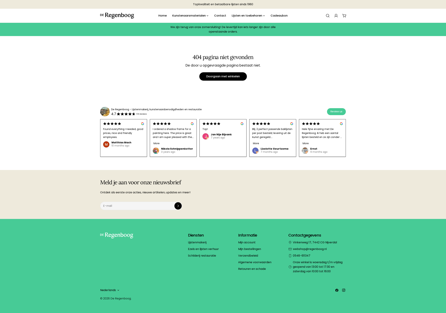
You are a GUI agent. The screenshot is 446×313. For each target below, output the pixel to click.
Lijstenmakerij (197, 242)
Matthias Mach (121, 142)
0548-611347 (301, 256)
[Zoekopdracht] (327, 15)
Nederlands (108, 290)
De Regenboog (120, 298)
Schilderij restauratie (202, 256)
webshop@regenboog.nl (310, 249)
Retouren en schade (252, 269)
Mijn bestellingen (249, 249)
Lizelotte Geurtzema (274, 149)
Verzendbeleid (248, 256)
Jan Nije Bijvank (221, 134)
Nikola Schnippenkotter (177, 149)
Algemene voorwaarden (254, 262)
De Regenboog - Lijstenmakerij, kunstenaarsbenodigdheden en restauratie (156, 109)
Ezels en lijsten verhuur (203, 249)
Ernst (313, 149)
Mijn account (247, 242)
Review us (336, 111)
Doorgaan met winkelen (223, 76)
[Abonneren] (178, 206)
